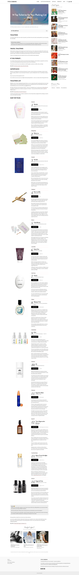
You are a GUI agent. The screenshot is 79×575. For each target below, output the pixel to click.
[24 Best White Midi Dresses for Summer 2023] (42, 537)
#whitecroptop (63, 27)
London (35, 475)
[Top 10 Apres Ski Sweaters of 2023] (29, 537)
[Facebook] (42, 568)
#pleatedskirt (63, 42)
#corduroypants (60, 71)
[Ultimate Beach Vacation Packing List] (16, 537)
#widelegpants (65, 71)
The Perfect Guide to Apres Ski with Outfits (21, 65)
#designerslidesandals (61, 78)
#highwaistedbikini (61, 63)
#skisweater (31, 547)
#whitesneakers (60, 13)
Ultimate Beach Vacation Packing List (20, 91)
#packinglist (18, 547)
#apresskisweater (26, 547)
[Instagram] (41, 568)
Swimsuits (59, 16)
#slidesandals (64, 79)
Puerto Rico (45, 87)
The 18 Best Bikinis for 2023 (63, 61)
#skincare (53, 87)
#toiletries (58, 87)
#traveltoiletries (64, 87)
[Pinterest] (44, 568)
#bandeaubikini (60, 62)
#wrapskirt (59, 43)
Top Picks (29, 12)
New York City (38, 475)
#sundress (42, 547)
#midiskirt (59, 42)
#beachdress (39, 547)
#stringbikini (66, 63)
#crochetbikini (65, 62)
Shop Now (35, 109)
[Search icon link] (67, 1)
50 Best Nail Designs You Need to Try (20, 523)
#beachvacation (13, 547)
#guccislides (60, 79)
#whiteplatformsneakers (61, 12)
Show (47, 30)
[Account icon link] (69, 1)
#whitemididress (39, 548)
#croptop (59, 27)
